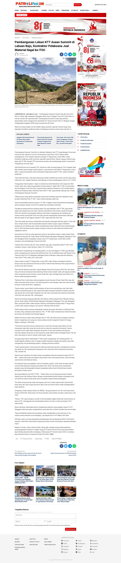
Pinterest (94, 540)
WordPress (95, 543)
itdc (17, 438)
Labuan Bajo (38, 438)
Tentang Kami (19, 544)
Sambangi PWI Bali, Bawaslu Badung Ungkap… (93, 216)
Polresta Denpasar (86, 140)
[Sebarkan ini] (61, 54)
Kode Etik (32, 539)
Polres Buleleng (85, 143)
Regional (84, 205)
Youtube (94, 549)
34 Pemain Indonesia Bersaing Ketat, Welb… (94, 276)
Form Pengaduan (50, 544)
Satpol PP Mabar (57, 438)
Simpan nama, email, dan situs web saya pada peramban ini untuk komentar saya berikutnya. (42, 525)
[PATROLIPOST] (30, 4)
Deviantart (95, 546)
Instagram (66, 546)
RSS (93, 552)
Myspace (65, 549)
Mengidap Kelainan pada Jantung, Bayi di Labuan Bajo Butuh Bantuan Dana (24, 499)
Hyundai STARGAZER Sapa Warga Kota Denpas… (93, 283)
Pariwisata (92, 220)
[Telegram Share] (70, 54)
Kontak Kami (33, 544)
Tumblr (65, 543)
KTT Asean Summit (26, 438)
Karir (46, 539)
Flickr (79, 552)
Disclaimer (47, 541)
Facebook (66, 540)
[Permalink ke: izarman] (17, 54)
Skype (79, 549)
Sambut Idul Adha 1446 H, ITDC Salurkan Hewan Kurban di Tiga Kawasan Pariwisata (45, 499)
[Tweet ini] (66, 54)
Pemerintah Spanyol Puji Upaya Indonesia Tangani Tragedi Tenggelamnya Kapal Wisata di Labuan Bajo (44, 141)
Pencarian (78, 4)
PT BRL (47, 438)
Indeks (17, 539)
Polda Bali (83, 137)
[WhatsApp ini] (74, 54)
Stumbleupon (81, 543)
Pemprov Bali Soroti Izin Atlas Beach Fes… (94, 224)
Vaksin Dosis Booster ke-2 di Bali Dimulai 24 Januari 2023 (63, 453)
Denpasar (87, 212)
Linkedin (80, 546)
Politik (92, 212)
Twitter (79, 540)
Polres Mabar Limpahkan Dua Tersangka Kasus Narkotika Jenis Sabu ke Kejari (66, 499)
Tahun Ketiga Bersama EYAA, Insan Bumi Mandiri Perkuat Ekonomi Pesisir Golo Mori (66, 479)
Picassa (65, 552)
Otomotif (80, 266)
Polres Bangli (85, 147)
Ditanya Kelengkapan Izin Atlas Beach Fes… (90, 208)
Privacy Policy (34, 541)
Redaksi (17, 541)
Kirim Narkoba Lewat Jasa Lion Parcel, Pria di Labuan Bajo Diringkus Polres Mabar (28, 453)
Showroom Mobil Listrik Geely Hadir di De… (90, 269)
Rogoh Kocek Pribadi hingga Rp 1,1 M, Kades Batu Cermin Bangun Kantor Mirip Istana (45, 479)
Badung (80, 205)
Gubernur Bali (85, 150)
